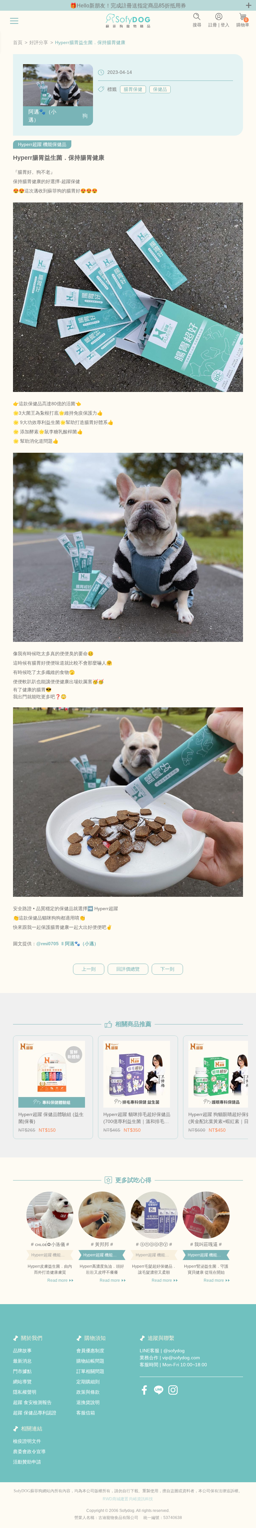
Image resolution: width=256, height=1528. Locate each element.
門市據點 (22, 1371)
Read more (57, 1280)
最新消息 (22, 1361)
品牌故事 (22, 1350)
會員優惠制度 (90, 1350)
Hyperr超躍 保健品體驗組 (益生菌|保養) (51, 1118)
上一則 (89, 969)
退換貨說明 (88, 1402)
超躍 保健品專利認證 (34, 1412)
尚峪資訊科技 (141, 1499)
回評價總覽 (128, 969)
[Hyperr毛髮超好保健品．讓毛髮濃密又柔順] (154, 1215)
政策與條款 (88, 1392)
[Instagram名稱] (173, 1390)
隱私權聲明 (24, 1392)
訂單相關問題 (90, 1371)
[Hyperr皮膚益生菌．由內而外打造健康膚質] (49, 1215)
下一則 (167, 969)
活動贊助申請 (27, 1462)
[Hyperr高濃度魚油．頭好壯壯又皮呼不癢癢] (101, 1215)
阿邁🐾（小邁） (42, 116)
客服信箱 (85, 1412)
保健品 (160, 89)
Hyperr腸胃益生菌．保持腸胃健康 (90, 42)
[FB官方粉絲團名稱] (144, 1390)
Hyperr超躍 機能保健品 (42, 144)
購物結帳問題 (90, 1361)
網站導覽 (22, 1381)
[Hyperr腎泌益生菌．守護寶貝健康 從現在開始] (206, 1215)
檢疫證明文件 (27, 1441)
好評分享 (38, 42)
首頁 (17, 42)
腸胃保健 (133, 89)
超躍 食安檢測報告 (32, 1402)
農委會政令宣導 (29, 1451)
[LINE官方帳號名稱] (158, 1390)
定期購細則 (88, 1381)
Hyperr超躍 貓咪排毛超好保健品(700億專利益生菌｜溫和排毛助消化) (136, 1118)
